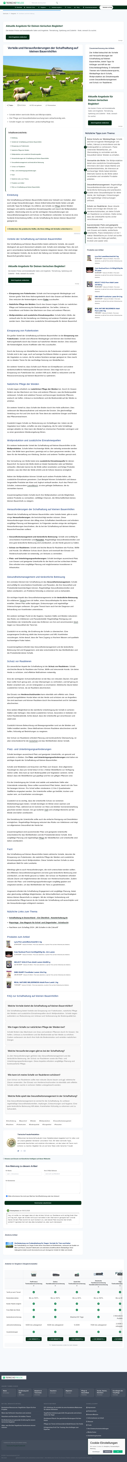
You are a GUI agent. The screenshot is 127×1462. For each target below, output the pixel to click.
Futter (46, 299)
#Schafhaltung (11, 1121)
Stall (46, 810)
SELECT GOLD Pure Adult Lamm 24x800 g (32, 962)
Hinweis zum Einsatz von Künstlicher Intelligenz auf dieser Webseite (27, 1159)
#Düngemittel (46, 1124)
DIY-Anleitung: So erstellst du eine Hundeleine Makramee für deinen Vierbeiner (63, 1408)
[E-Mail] (24, 1151)
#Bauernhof (23, 1121)
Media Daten (91, 1432)
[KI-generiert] (34, 1272)
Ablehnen (107, 1451)
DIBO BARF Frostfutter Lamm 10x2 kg (30, 972)
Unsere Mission (92, 1414)
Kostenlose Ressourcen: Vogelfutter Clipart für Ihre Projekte (18, 1408)
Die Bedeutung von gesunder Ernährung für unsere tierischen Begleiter (18, 1421)
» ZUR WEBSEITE (33, 1339)
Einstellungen (96, 1451)
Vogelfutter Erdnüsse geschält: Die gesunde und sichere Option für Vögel (63, 1414)
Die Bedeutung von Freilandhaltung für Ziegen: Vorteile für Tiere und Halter (43, 1243)
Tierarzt (23, 600)
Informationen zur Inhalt (95, 1418)
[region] (63, 1306)
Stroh (76, 622)
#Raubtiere (9, 1124)
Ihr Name (9, 1170)
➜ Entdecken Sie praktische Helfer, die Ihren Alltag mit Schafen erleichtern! (39, 229)
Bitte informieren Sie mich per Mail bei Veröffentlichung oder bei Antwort (33, 1196)
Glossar (90, 1421)
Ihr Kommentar (10, 1180)
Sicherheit (33, 741)
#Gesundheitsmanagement (62, 1121)
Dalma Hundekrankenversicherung (55, 1282)
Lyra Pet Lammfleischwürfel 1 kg (28, 942)
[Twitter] (18, 1151)
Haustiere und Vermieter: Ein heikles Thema (16, 1416)
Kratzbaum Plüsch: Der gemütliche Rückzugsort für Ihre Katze (62, 1419)
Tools (89, 1425)
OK (118, 1451)
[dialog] (106, 1447)
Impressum (91, 1407)
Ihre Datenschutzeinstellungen (98, 1428)
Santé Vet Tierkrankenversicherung (76, 1282)
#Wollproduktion (44, 1121)
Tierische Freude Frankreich (15, 1446)
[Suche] (57, 3)
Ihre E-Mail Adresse (50, 1170)
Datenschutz (92, 1411)
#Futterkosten (21, 1124)
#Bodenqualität (34, 1124)
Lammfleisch (32, 485)
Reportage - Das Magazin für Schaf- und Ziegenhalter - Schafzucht (38, 923)
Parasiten (40, 540)
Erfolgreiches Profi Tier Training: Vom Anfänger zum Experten (61, 1428)
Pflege (57, 206)
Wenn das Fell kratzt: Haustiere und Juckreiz (16, 1413)
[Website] (21, 1151)
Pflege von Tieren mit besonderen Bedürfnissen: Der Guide (63, 1424)
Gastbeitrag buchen (94, 1435)
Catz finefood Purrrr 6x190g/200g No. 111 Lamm (34, 952)
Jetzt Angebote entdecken (17, 37)
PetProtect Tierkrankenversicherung (33, 1282)
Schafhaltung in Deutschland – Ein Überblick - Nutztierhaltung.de (38, 918)
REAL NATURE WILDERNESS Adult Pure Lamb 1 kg (36, 982)
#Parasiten (58, 1124)
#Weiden (33, 1121)
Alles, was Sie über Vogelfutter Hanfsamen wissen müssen (18, 1426)
